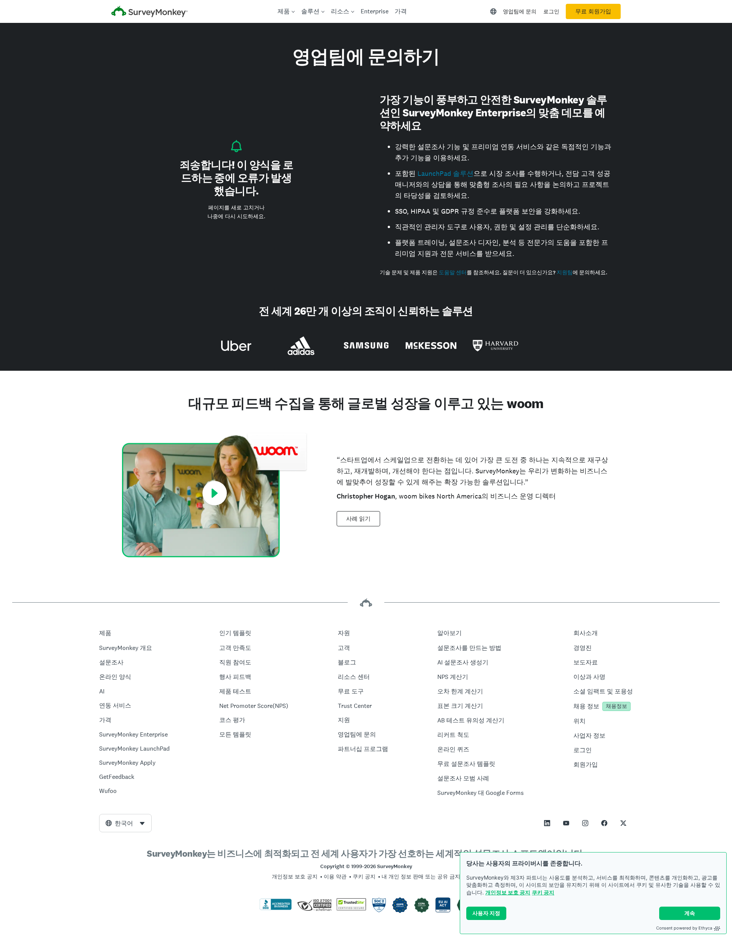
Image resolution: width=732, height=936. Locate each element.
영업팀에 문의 (519, 11)
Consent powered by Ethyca (684, 928)
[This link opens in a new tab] (547, 823)
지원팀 (565, 272)
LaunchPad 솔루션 (445, 173)
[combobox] (125, 823)
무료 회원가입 (593, 11)
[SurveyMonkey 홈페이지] (149, 12)
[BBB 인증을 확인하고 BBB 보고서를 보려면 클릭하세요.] (276, 908)
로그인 (551, 11)
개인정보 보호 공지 (507, 892)
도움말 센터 (453, 272)
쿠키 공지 (543, 892)
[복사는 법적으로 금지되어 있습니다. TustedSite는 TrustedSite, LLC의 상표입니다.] (351, 908)
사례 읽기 (358, 519)
